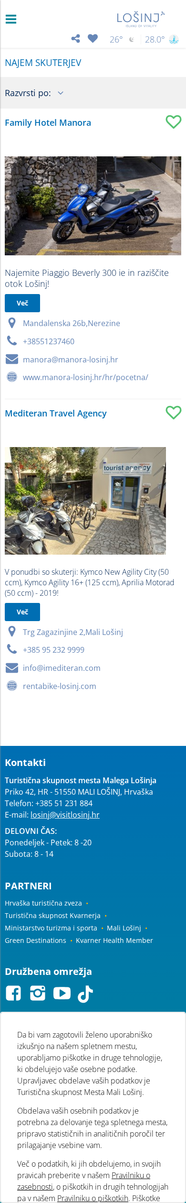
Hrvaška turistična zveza (43, 903)
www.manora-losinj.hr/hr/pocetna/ (85, 377)
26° (116, 39)
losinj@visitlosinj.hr (65, 814)
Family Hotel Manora (48, 122)
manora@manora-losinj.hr (70, 359)
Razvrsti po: (29, 92)
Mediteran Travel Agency (56, 413)
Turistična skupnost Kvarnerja (53, 915)
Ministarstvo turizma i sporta (51, 927)
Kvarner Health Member (114, 940)
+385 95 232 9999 (53, 650)
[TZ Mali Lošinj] (142, 19)
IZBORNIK (13, 19)
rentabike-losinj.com (59, 686)
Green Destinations (35, 940)
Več (22, 302)
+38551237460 (48, 341)
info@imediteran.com (62, 668)
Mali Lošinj (124, 927)
